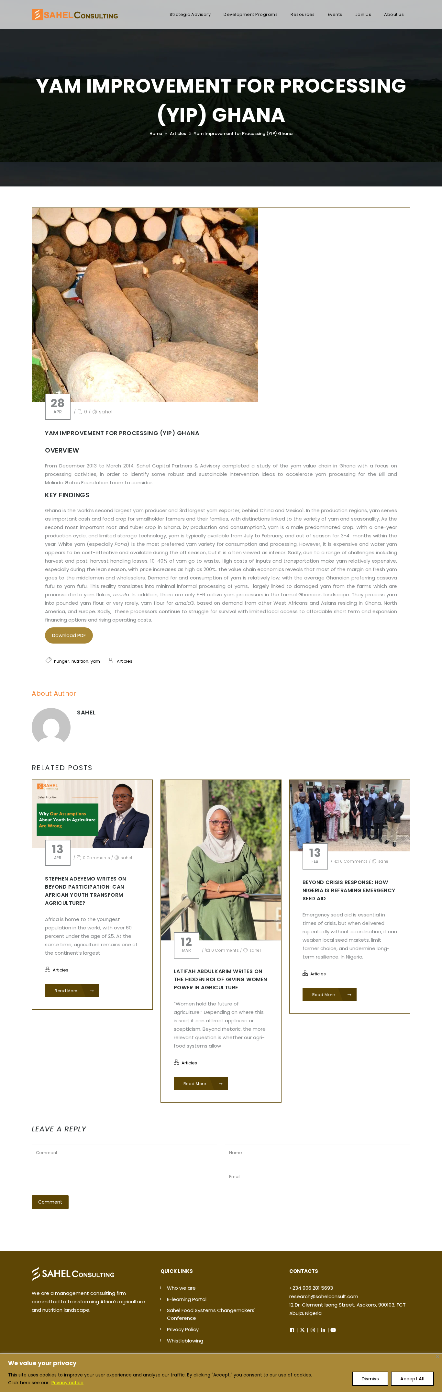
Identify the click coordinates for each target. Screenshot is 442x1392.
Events (335, 14)
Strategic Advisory (190, 14)
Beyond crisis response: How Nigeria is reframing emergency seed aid (349, 890)
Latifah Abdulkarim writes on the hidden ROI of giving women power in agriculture (220, 979)
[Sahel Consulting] (75, 11)
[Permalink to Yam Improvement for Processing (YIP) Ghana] (145, 400)
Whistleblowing (185, 1340)
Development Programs (251, 14)
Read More (66, 990)
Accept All (412, 1378)
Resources (303, 14)
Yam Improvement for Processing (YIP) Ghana (243, 133)
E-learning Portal (186, 1299)
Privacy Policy (183, 1329)
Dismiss (370, 1378)
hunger (61, 661)
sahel (106, 412)
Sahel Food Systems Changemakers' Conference (211, 1314)
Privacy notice (67, 1382)
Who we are (181, 1288)
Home (155, 133)
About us (394, 14)
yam (95, 661)
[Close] (437, 1356)
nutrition (80, 661)
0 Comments (96, 857)
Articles (178, 133)
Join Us (363, 14)
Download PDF (69, 635)
